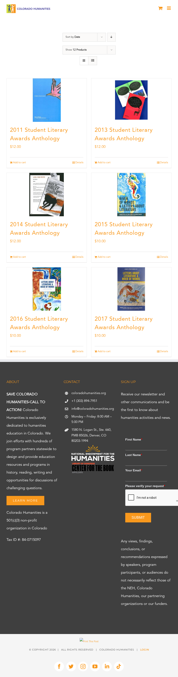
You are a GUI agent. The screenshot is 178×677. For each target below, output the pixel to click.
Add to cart (19, 162)
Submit (138, 517)
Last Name (133, 455)
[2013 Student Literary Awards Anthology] (131, 100)
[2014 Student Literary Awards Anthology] (47, 194)
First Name (133, 439)
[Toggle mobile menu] (169, 8)
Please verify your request (145, 486)
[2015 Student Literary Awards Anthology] (131, 194)
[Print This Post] (89, 642)
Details (79, 162)
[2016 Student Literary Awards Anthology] (47, 289)
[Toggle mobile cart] (160, 8)
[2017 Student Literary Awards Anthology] (131, 289)
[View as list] (92, 60)
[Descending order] (111, 37)
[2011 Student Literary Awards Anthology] (47, 100)
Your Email (133, 470)
